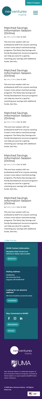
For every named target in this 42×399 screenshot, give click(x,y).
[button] (35, 12)
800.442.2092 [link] (25, 254)
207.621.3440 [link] (23, 251)
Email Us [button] (11, 259)
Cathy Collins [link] (11, 37)
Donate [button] (11, 331)
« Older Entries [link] (10, 240)
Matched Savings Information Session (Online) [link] (17, 30)
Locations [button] (12, 300)
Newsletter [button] (12, 324)
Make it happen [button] (33, 3)
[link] (14, 11)
